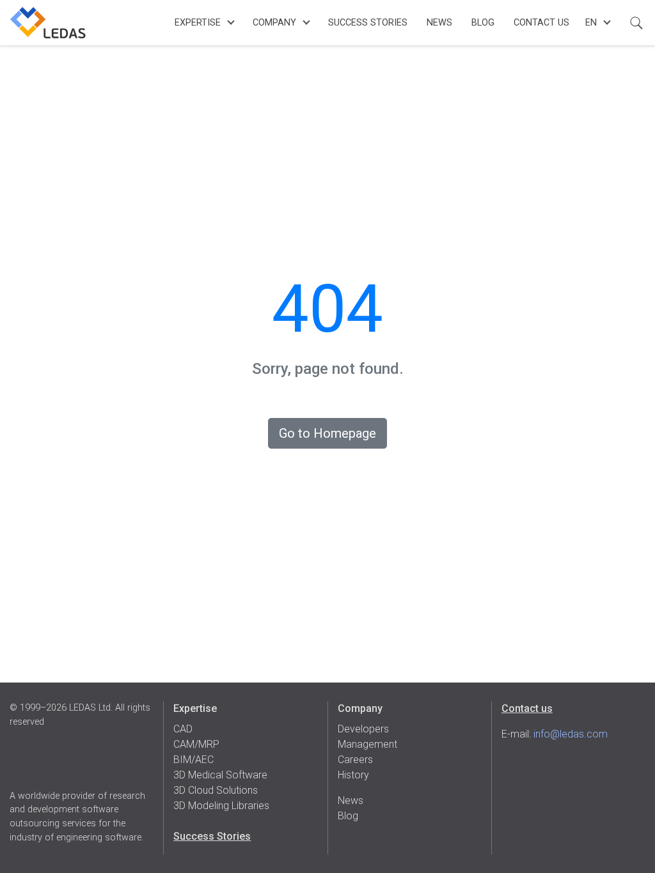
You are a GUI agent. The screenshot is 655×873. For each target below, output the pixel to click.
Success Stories (367, 22)
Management (367, 744)
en (591, 22)
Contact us (527, 708)
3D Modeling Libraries (221, 806)
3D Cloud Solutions (215, 790)
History (353, 775)
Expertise (198, 22)
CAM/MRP (196, 744)
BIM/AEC (193, 759)
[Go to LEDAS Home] (48, 22)
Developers (363, 729)
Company (274, 22)
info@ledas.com (570, 734)
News (439, 22)
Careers (355, 759)
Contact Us (541, 22)
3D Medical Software (220, 775)
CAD (183, 729)
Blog (482, 22)
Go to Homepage (327, 433)
